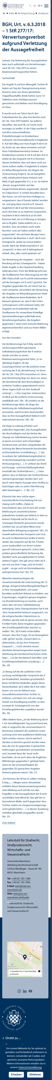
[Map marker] (25, 957)
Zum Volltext (8, 823)
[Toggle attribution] (39, 971)
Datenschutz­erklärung (30, 1067)
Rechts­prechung (26, 13)
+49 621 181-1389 (21, 878)
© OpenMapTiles (16, 971)
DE (39, 6)
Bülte (11, 13)
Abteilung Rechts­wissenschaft (4, 14)
